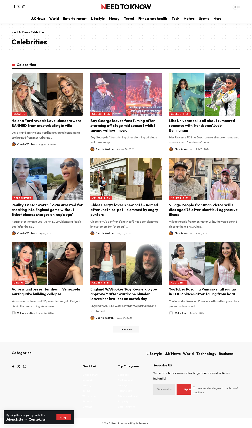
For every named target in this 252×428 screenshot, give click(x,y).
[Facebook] (14, 6)
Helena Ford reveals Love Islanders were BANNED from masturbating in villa (46, 123)
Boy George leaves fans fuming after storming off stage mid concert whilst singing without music (122, 125)
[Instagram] (23, 6)
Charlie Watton (26, 144)
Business (226, 353)
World (188, 353)
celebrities (101, 114)
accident (178, 282)
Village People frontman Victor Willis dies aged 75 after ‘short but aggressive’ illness (204, 210)
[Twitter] (18, 6)
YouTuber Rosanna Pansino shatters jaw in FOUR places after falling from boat (203, 291)
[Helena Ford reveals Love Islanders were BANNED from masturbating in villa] (47, 94)
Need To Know (126, 7)
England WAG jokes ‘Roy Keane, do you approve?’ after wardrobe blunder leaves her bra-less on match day (123, 294)
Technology (206, 353)
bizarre (19, 114)
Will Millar (180, 313)
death (18, 282)
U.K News (173, 353)
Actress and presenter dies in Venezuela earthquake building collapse (46, 291)
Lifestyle (154, 353)
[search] (227, 7)
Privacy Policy (14, 419)
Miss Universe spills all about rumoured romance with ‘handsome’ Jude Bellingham (202, 125)
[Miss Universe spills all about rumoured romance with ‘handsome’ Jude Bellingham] (204, 94)
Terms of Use (37, 419)
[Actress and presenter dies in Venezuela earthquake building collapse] (47, 263)
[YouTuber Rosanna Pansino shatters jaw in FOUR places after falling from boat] (204, 263)
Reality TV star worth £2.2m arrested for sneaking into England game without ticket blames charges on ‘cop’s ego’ (47, 210)
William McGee (26, 313)
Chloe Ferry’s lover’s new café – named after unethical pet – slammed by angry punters (124, 210)
